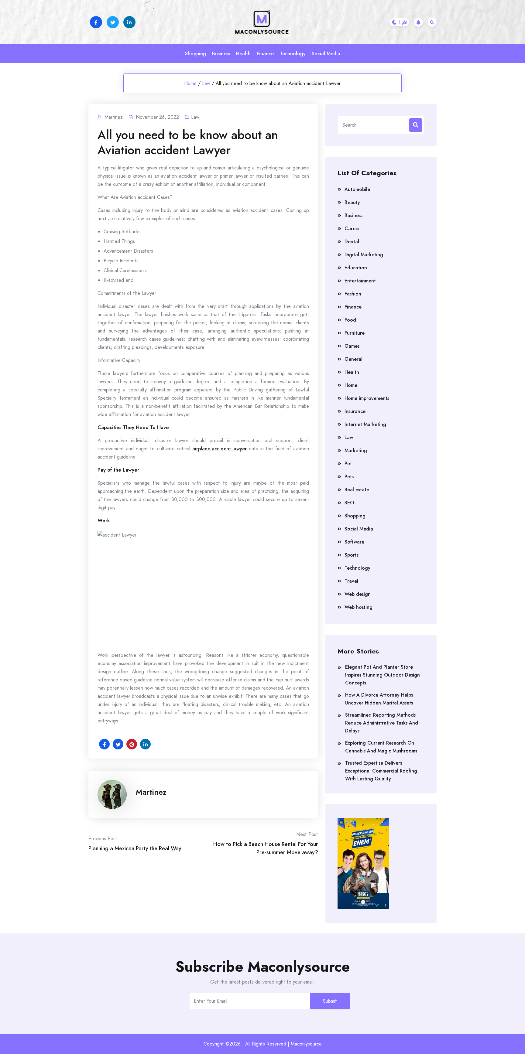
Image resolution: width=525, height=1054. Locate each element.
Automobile (357, 189)
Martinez (151, 791)
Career (352, 228)
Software (354, 541)
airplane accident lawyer (219, 448)
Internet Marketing (365, 424)
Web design (358, 594)
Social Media (326, 53)
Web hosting (358, 607)
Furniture (355, 332)
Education (356, 267)
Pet (348, 463)
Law (206, 83)
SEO (349, 502)
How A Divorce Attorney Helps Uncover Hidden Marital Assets (379, 698)
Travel (351, 581)
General (353, 359)
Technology (293, 53)
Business (221, 53)
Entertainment (360, 280)
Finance (265, 53)
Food (350, 319)
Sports (352, 554)
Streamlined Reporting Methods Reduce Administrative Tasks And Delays (381, 722)
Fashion (353, 293)
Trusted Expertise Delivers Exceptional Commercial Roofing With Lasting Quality (381, 770)
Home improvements (367, 398)
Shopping (195, 53)
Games (352, 346)
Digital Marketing (364, 254)
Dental (352, 241)
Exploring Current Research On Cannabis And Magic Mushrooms (381, 746)
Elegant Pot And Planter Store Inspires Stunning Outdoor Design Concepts (382, 674)
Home (190, 83)
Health (243, 53)
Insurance (355, 411)
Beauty (352, 202)
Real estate (357, 489)
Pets (349, 476)
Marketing (356, 450)
